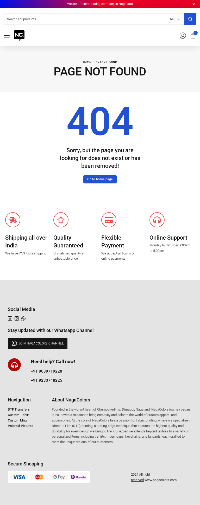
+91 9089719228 (46, 371)
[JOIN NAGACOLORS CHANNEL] (37, 343)
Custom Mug (17, 420)
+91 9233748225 (46, 380)
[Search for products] (190, 19)
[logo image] (19, 35)
